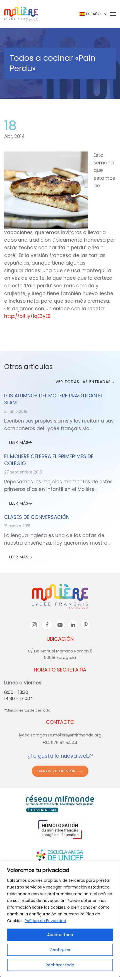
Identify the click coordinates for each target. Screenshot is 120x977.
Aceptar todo (60, 935)
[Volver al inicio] (21, 14)
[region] (60, 919)
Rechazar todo (60, 965)
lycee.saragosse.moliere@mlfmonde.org (60, 735)
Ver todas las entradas (83, 381)
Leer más (18, 442)
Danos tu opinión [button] (56, 771)
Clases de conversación (36, 517)
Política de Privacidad (45, 921)
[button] (93, 14)
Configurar (60, 950)
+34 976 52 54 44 (60, 742)
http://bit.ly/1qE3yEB (27, 316)
